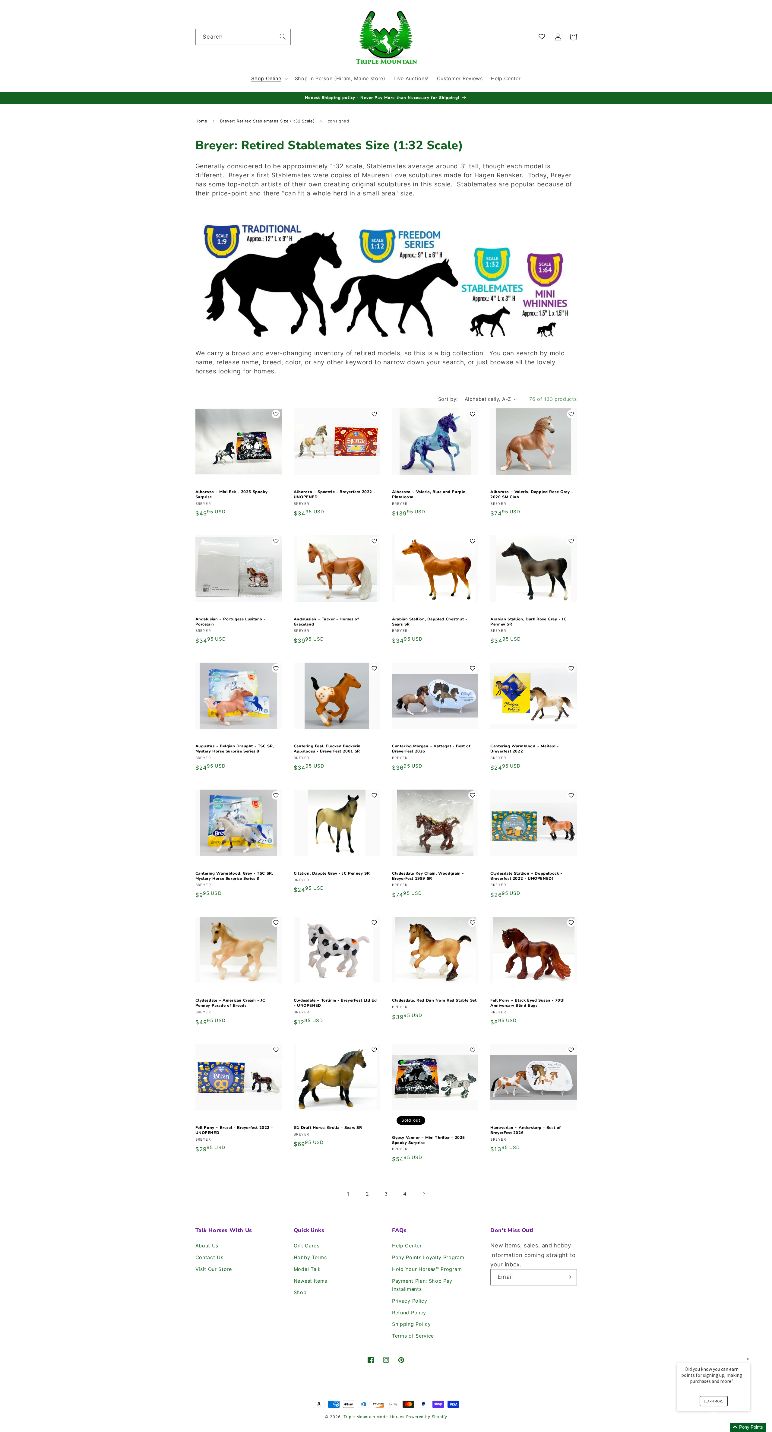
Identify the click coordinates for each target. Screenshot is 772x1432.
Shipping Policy (411, 1324)
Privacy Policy (409, 1301)
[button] (268, 78)
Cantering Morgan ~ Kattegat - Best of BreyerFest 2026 (431, 749)
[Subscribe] (569, 1277)
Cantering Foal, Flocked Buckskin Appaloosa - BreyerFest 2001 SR (327, 749)
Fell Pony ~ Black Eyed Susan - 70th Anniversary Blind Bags (527, 1003)
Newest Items (310, 1281)
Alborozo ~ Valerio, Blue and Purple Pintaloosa (428, 494)
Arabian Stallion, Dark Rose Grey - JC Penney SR (528, 622)
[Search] (282, 36)
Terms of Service (413, 1336)
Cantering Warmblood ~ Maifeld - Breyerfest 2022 (524, 749)
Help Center (407, 1246)
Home (201, 121)
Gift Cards (307, 1246)
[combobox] (243, 37)
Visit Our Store (213, 1269)
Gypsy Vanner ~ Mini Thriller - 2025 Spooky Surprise (428, 1140)
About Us (207, 1246)
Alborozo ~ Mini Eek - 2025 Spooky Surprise (231, 494)
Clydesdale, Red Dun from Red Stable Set (434, 1000)
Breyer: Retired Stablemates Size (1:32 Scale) (267, 121)
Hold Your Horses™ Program (427, 1269)
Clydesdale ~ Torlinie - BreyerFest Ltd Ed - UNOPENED (335, 1003)
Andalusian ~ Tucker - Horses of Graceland (326, 622)
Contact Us (209, 1257)
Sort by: (448, 399)
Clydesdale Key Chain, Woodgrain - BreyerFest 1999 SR (428, 876)
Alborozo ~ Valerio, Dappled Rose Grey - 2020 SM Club (531, 494)
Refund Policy (409, 1313)
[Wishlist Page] (543, 37)
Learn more (713, 1401)
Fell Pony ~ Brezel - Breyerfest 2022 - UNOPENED (234, 1130)
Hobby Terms (310, 1257)
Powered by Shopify (427, 1417)
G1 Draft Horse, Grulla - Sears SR (328, 1127)
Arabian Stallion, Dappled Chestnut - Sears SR (429, 622)
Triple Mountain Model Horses (374, 1417)
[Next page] (423, 1194)
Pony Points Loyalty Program (428, 1257)
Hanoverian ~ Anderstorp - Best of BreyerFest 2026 (525, 1130)
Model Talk (307, 1269)
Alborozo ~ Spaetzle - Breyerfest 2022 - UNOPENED (334, 494)
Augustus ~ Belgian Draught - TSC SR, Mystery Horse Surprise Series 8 (234, 749)
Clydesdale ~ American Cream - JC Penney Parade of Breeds (230, 1003)
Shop (300, 1292)
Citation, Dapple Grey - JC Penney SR (332, 873)
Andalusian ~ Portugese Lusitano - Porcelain (230, 622)
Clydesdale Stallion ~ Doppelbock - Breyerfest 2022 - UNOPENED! (526, 876)
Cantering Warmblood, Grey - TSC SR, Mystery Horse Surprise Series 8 (234, 876)
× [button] (747, 1359)
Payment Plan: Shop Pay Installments (422, 1285)
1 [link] (348, 1193)
